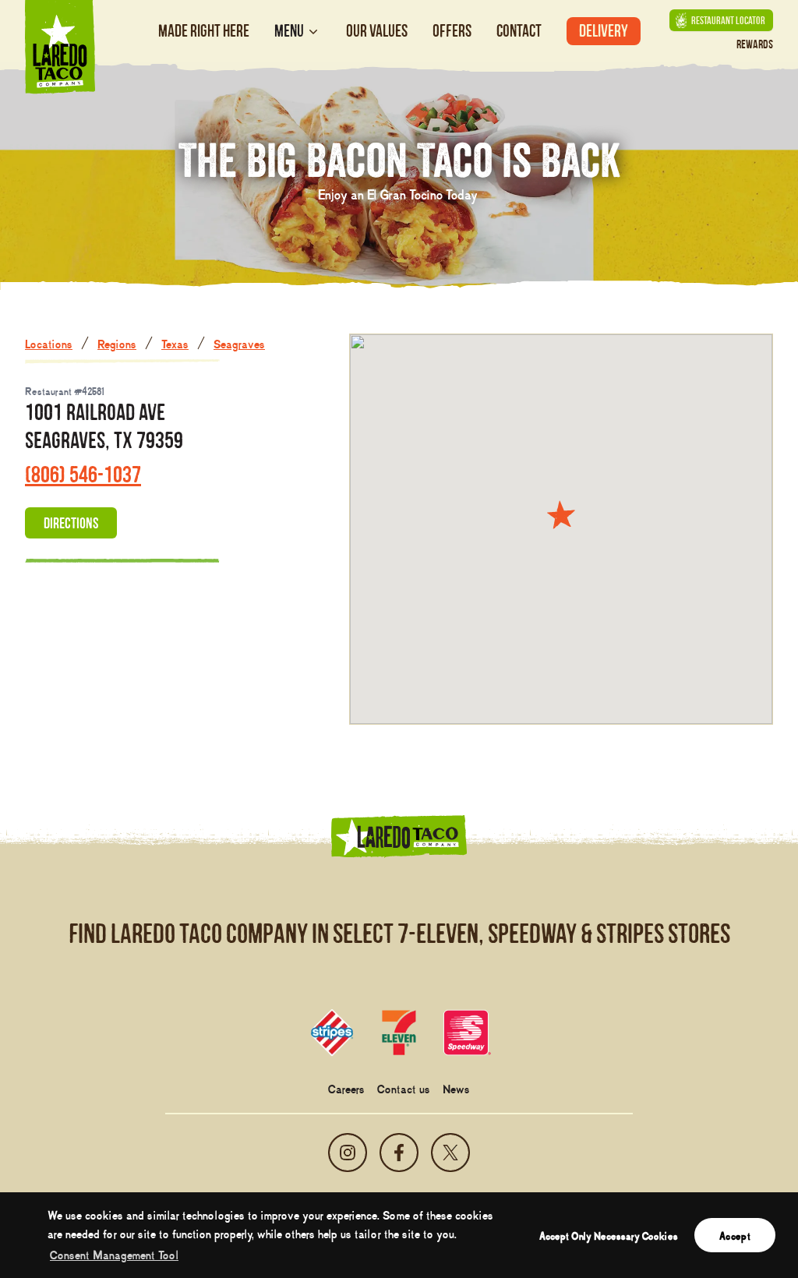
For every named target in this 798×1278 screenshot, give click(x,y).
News (456, 1088)
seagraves (239, 343)
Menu (289, 31)
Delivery (603, 31)
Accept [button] (734, 1235)
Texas (175, 343)
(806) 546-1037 (83, 474)
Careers (346, 1088)
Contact (519, 31)
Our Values (377, 31)
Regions (116, 343)
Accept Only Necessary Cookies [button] (608, 1235)
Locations (48, 343)
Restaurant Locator (728, 20)
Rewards (754, 44)
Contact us (403, 1088)
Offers (452, 31)
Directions (71, 522)
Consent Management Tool (114, 1253)
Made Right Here (203, 31)
